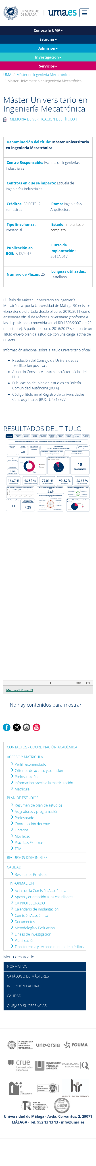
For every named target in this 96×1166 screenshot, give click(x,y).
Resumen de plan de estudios (38, 805)
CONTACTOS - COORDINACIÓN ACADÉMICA (42, 747)
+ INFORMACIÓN (20, 883)
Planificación (24, 940)
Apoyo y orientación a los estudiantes (43, 896)
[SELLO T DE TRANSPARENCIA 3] (20, 1088)
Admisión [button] (46, 48)
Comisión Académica (31, 915)
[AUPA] (48, 1065)
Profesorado (24, 817)
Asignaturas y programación (36, 811)
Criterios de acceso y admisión (38, 770)
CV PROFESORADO (29, 903)
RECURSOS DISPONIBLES (27, 857)
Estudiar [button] (47, 39)
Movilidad (22, 836)
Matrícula (21, 789)
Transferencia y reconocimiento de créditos (48, 946)
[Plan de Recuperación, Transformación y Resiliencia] (34, 1105)
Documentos (24, 921)
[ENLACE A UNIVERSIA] (48, 1044)
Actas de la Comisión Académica (40, 890)
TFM (17, 848)
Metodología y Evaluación (34, 927)
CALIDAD (14, 867)
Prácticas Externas (28, 842)
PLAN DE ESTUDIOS (22, 797)
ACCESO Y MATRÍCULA (25, 756)
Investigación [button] (47, 57)
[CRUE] (20, 1065)
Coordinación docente (32, 823)
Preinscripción (26, 776)
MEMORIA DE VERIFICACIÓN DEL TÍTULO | (44, 119)
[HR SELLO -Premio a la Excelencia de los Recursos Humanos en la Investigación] (75, 1088)
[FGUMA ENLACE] (75, 1044)
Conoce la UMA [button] (47, 30)
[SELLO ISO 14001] (48, 1088)
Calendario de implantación (36, 909)
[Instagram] (26, 727)
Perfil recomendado (30, 764)
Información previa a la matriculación (43, 782)
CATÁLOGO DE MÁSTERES (28, 976)
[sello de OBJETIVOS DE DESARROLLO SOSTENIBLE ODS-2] (20, 1044)
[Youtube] (36, 727)
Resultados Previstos (30, 874)
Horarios (21, 830)
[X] (16, 727)
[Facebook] (6, 727)
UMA (7, 74)
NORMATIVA (17, 966)
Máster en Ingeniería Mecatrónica (43, 74)
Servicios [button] (47, 66)
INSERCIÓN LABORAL (24, 986)
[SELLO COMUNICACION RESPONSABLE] (75, 1065)
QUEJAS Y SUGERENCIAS (27, 1005)
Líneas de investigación (32, 934)
